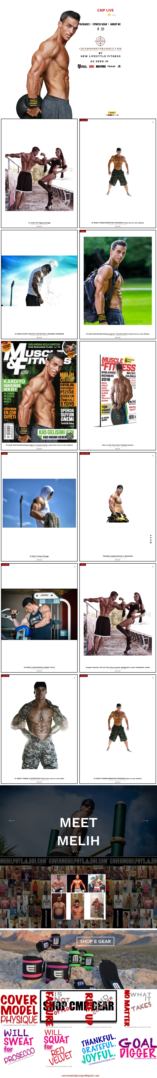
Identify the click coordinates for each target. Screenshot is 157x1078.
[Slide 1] (73, 851)
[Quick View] (39, 169)
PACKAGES (84, 24)
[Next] (145, 821)
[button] (112, 113)
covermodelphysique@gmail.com (80, 1075)
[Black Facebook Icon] (98, 29)
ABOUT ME (115, 24)
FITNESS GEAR (100, 24)
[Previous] (12, 821)
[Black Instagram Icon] (102, 29)
